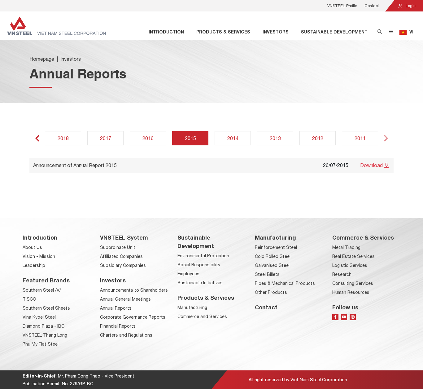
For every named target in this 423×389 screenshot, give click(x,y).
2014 (232, 138)
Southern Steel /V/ (42, 290)
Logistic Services (349, 265)
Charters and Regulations (126, 335)
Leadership (34, 265)
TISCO (29, 299)
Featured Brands (46, 280)
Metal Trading (346, 247)
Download (372, 165)
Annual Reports (116, 308)
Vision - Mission (39, 256)
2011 (360, 138)
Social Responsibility (198, 264)
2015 (190, 138)
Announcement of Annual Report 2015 (75, 165)
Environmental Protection (203, 255)
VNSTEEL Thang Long (45, 335)
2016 (148, 138)
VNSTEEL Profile (342, 5)
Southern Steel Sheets (46, 308)
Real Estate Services (353, 256)
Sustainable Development (334, 31)
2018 (63, 138)
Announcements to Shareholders (134, 290)
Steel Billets (267, 274)
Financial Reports (118, 326)
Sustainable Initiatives (200, 282)
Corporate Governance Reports (132, 317)
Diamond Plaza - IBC (43, 326)
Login (410, 5)
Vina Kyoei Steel (39, 317)
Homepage (41, 59)
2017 (105, 138)
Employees (188, 273)
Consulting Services (352, 283)
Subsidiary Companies (123, 265)
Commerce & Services (363, 237)
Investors (276, 31)
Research (341, 274)
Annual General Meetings (125, 299)
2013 (275, 138)
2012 (317, 138)
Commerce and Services (202, 316)
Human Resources (350, 292)
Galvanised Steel (272, 265)
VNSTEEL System (124, 237)
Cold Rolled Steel (272, 256)
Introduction (166, 31)
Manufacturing (192, 307)
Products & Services (223, 31)
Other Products (271, 292)
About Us (32, 247)
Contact (371, 5)
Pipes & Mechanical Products (285, 283)
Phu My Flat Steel (41, 344)
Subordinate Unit (117, 247)
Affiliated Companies (121, 256)
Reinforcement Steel (276, 247)
